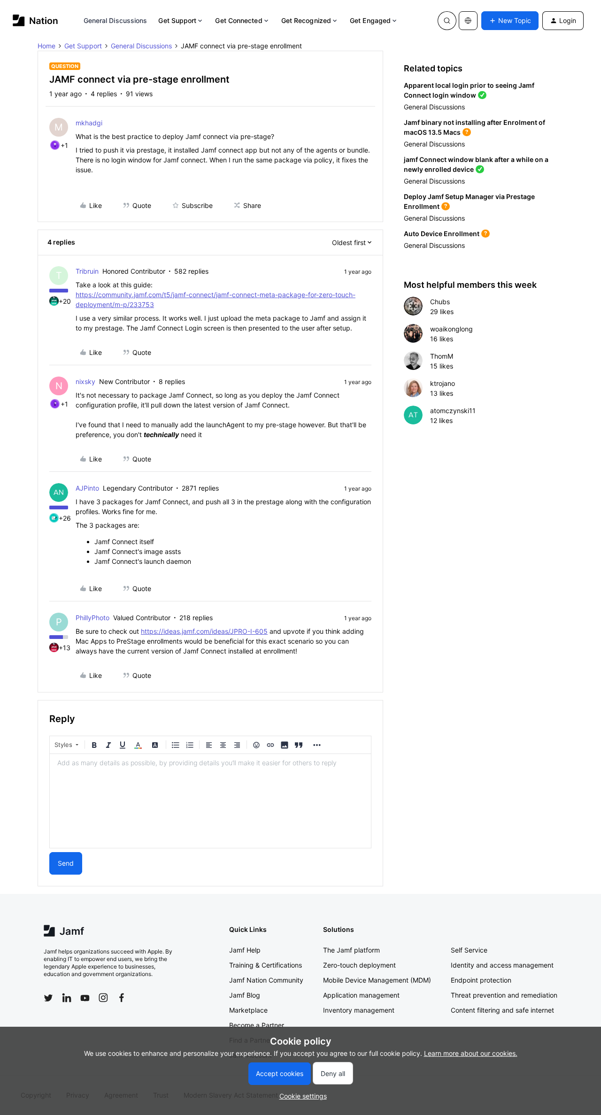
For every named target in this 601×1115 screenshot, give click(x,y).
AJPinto (87, 488)
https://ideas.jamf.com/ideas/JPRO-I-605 (204, 631)
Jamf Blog (244, 995)
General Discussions (115, 20)
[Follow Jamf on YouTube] (85, 997)
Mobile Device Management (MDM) (377, 980)
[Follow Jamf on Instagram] (103, 997)
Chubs (440, 302)
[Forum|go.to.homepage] (35, 20)
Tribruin (87, 271)
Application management (361, 995)
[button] (510, 20)
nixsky (85, 381)
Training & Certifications (265, 965)
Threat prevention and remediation (504, 995)
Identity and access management (502, 965)
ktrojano (442, 383)
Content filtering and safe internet (502, 1010)
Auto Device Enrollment (441, 234)
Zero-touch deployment (359, 965)
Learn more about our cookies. (470, 1053)
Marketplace (248, 1010)
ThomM (441, 356)
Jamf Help (245, 950)
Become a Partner (256, 1025)
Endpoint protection (481, 980)
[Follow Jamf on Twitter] (48, 998)
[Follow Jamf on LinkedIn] (66, 997)
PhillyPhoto (92, 618)
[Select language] (468, 20)
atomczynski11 (453, 411)
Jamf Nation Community (266, 980)
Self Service (469, 950)
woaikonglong (451, 329)
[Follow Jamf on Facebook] (121, 997)
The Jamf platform (351, 950)
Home (46, 46)
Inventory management (358, 1010)
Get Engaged (370, 20)
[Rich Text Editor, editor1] (210, 801)
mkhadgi (89, 123)
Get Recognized (306, 20)
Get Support (177, 20)
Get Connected (238, 20)
